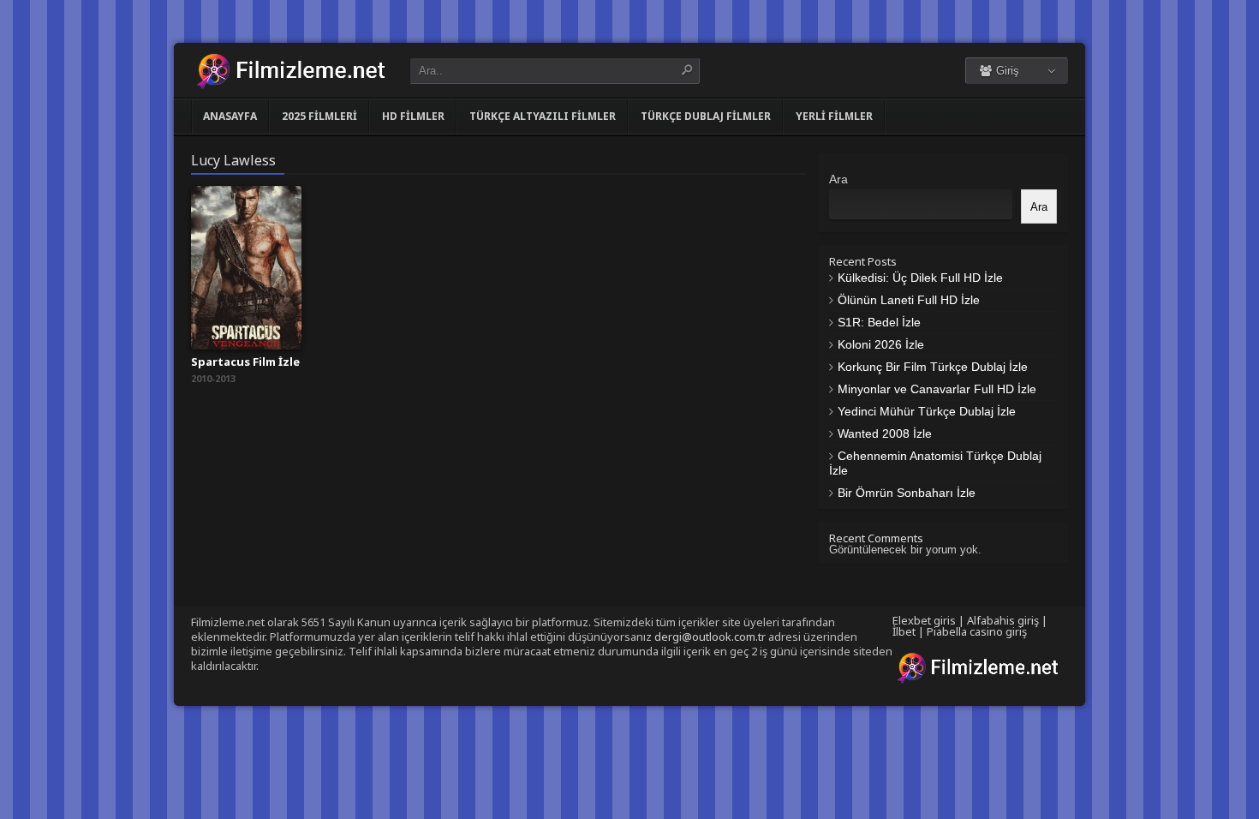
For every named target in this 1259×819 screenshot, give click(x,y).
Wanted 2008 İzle (885, 433)
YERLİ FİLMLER (834, 116)
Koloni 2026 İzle (881, 344)
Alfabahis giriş (1003, 620)
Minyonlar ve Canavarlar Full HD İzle (937, 389)
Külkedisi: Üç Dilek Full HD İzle (920, 277)
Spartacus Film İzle (245, 361)
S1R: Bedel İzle (879, 322)
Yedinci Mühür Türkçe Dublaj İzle (927, 411)
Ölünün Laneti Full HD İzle (909, 300)
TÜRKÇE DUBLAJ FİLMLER (706, 116)
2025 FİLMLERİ (319, 116)
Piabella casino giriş (977, 631)
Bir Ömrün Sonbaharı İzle (907, 492)
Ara (838, 179)
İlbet (904, 631)
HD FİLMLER (413, 116)
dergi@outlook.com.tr (710, 636)
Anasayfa (230, 116)
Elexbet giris (924, 620)
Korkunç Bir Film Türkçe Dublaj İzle (933, 367)
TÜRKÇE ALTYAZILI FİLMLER (542, 116)
